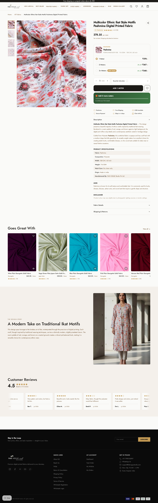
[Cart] (147, 6)
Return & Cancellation (60, 470)
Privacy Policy (58, 477)
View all (145, 229)
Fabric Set (64, 6)
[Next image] (82, 64)
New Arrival (29, 6)
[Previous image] (20, 64)
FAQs (55, 466)
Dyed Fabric (75, 6)
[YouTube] (25, 469)
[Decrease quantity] (96, 81)
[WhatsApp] (30, 469)
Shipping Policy (58, 474)
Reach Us (56, 463)
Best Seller (40, 6)
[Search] (131, 6)
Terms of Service (59, 481)
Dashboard (90, 459)
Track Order (90, 463)
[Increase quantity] (107, 81)
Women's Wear (98, 6)
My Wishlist (90, 466)
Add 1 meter (118, 88)
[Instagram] (10, 469)
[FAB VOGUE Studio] (14, 6)
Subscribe (144, 439)
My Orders (90, 470)
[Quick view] (33, 268)
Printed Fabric (51, 6)
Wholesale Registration (61, 485)
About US (57, 459)
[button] (127, 81)
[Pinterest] (20, 469)
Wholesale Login (59, 488)
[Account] (142, 6)
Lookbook (87, 6)
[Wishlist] (136, 6)
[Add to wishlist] (147, 88)
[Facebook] (15, 469)
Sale (109, 6)
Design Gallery (119, 6)
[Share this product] (148, 23)
